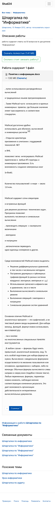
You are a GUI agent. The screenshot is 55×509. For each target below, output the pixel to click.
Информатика (19, 13)
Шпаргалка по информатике (17, 473)
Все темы (6, 13)
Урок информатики (12, 478)
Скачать (21, 78)
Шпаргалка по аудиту (13, 482)
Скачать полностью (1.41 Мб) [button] (19, 53)
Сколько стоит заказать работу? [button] (21, 59)
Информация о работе (21, 424)
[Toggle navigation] (49, 3)
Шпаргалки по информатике (17, 441)
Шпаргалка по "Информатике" (18, 445)
